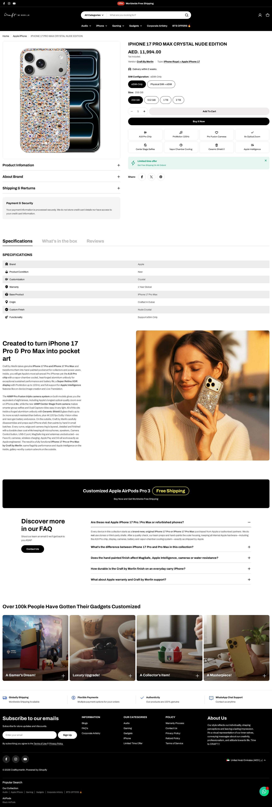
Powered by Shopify (36, 770)
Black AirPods (9, 802)
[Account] (260, 15)
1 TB (165, 100)
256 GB (135, 100)
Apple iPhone (20, 36)
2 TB (178, 100)
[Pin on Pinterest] (161, 177)
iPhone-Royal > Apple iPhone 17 (182, 61)
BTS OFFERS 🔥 (74, 792)
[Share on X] (151, 177)
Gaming (29, 792)
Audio (5, 792)
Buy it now (199, 121)
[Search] (187, 15)
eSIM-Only (137, 84)
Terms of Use (40, 743)
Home (6, 36)
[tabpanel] (136, 286)
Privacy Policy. (56, 743)
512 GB (151, 100)
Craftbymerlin (18, 770)
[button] (35, 675)
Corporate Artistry (55, 792)
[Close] (266, 160)
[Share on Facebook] (142, 177)
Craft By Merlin (145, 61)
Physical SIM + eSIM (161, 84)
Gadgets (40, 792)
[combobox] (136, 15)
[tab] (18, 242)
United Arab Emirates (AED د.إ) (247, 760)
